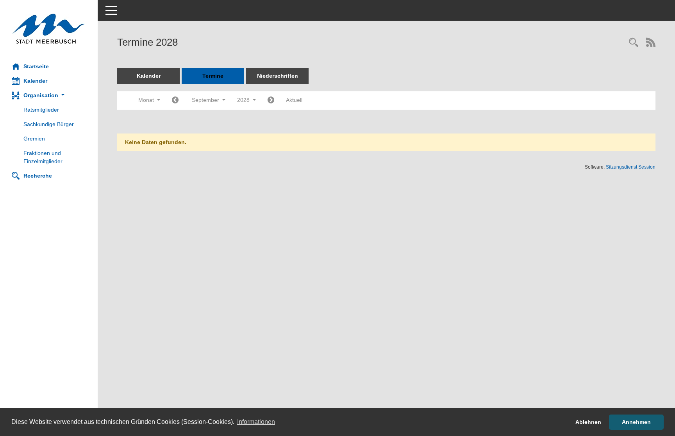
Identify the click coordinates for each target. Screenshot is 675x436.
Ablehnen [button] (588, 422)
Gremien (34, 138)
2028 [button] (244, 100)
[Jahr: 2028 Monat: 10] (271, 100)
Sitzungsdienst (630, 167)
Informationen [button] (256, 421)
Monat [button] (146, 100)
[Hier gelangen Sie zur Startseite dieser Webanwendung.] (49, 29)
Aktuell (294, 100)
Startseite (36, 66)
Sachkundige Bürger (48, 124)
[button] (49, 95)
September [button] (206, 100)
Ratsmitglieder (41, 110)
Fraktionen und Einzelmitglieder (42, 157)
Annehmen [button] (636, 422)
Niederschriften (277, 76)
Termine (212, 76)
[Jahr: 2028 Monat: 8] (175, 100)
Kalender (35, 81)
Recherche (37, 176)
